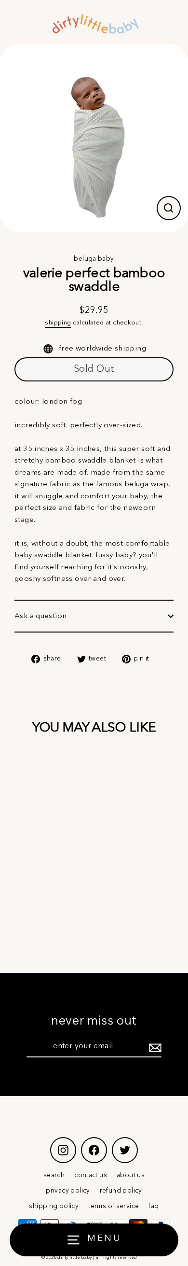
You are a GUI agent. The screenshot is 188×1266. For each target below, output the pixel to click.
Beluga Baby (94, 259)
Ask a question (40, 616)
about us (131, 1175)
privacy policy (68, 1191)
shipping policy (54, 1206)
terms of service (113, 1206)
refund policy (121, 1191)
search (54, 1175)
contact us (90, 1175)
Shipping (58, 323)
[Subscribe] (153, 1047)
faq (153, 1206)
